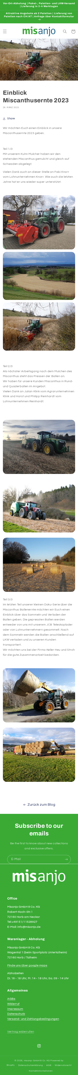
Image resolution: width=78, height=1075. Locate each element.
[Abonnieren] (66, 859)
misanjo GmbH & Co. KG (37, 1061)
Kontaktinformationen (41, 1071)
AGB (48, 1065)
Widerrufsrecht (63, 1065)
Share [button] (11, 118)
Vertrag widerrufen (20, 1031)
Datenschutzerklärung (30, 1065)
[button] (5, 31)
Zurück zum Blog (41, 804)
